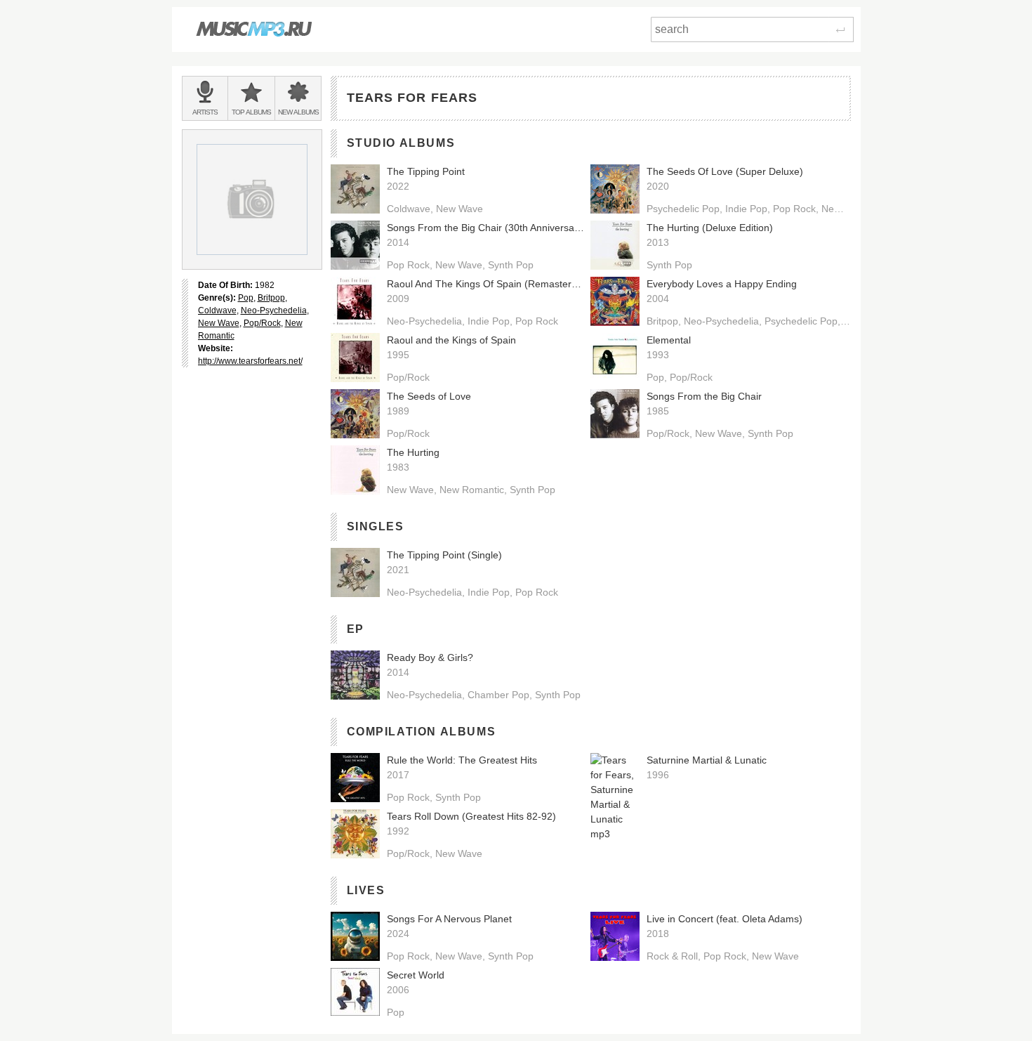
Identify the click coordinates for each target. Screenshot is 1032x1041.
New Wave (218, 323)
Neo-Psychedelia (274, 310)
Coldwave (217, 310)
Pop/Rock (262, 323)
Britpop (271, 298)
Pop (245, 298)
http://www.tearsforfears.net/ (250, 361)
